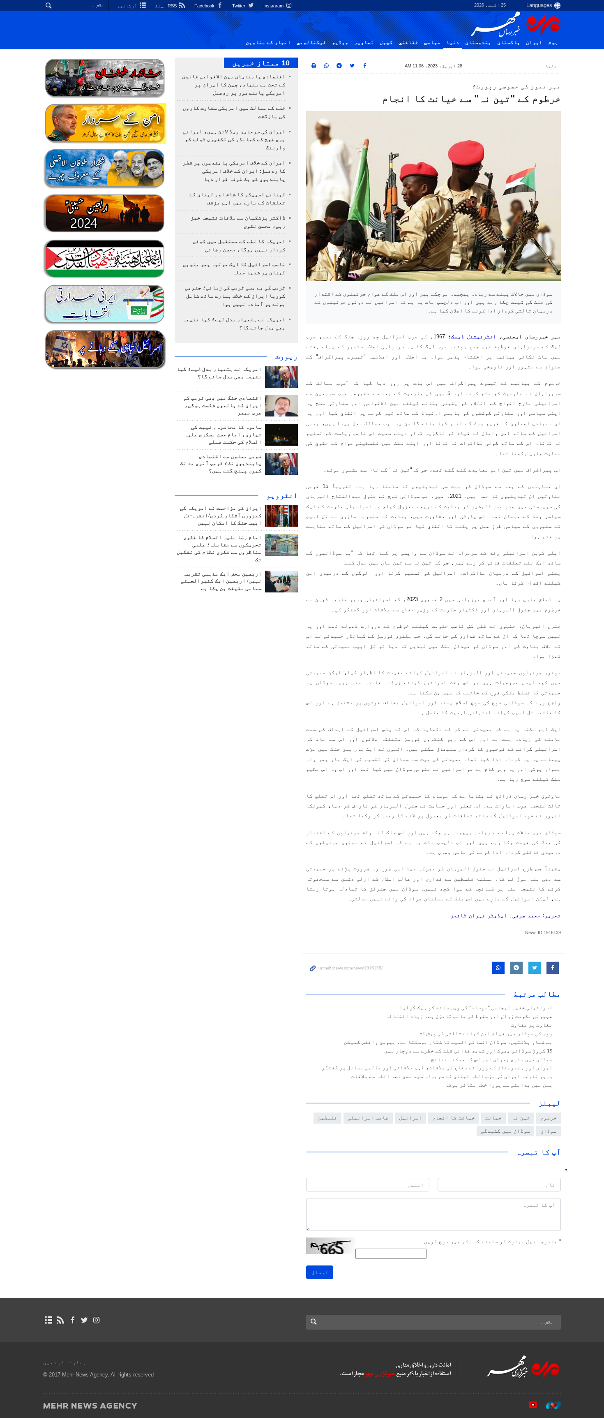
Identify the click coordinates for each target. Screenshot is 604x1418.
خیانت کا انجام (453, 1118)
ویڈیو (340, 42)
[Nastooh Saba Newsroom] (549, 1405)
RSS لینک (166, 5)
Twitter (239, 5)
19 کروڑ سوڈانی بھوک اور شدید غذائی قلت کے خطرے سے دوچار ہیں (468, 1051)
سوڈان (548, 1131)
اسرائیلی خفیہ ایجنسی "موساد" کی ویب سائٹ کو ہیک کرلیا (476, 1008)
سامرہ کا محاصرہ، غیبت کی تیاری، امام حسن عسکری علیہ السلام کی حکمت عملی (223, 434)
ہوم (553, 42)
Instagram (274, 5)
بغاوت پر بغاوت (532, 1025)
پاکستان (508, 42)
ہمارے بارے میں (64, 1362)
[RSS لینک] (60, 1320)
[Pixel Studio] (529, 1405)
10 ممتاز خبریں (261, 63)
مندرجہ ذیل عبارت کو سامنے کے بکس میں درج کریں (492, 1241)
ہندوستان (478, 42)
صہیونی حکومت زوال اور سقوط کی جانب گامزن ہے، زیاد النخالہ (469, 1016)
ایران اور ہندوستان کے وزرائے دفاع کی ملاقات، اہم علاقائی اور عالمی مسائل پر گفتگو (437, 1068)
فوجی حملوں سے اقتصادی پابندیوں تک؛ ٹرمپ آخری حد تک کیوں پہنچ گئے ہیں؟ (221, 463)
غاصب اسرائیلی (368, 1118)
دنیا (452, 42)
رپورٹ (286, 356)
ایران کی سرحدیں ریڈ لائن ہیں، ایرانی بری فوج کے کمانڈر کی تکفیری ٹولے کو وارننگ (234, 140)
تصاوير (364, 42)
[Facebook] (72, 1320)
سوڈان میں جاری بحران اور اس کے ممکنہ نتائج (492, 1059)
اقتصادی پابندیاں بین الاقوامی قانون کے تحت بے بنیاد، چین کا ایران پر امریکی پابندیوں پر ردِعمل (234, 85)
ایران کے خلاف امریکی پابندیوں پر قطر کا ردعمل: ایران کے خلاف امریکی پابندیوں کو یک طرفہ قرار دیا (234, 171)
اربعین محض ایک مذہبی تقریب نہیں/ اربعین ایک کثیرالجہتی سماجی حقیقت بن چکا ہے (221, 581)
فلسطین (327, 1118)
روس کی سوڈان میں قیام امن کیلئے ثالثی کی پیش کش (486, 1033)
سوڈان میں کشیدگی (505, 1131)
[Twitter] (84, 1320)
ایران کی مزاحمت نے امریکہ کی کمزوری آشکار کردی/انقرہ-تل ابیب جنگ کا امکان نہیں (221, 515)
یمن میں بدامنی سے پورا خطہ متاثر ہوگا (499, 1085)
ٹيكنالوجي (311, 42)
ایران (534, 42)
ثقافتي (408, 42)
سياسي (432, 42)
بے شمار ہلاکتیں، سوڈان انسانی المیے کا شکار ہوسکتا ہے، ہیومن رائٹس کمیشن (448, 1042)
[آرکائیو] (48, 1320)
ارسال (319, 1272)
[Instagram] (96, 1320)
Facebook (205, 5)
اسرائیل (410, 1118)
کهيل (386, 42)
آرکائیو (127, 5)
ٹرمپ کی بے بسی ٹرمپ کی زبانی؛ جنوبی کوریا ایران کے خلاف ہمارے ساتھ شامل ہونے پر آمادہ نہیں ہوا (235, 296)
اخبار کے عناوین (268, 42)
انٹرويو (282, 495)
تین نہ (521, 1118)
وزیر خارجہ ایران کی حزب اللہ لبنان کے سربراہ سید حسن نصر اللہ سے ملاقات (452, 1076)
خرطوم (548, 1118)
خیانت (493, 1118)
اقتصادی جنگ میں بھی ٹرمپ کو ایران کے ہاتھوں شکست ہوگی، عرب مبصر (222, 405)
